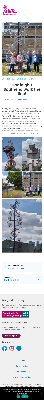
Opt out (25, 397)
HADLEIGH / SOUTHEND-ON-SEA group (21, 79)
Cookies (22, 360)
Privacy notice (22, 366)
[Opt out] (41, 393)
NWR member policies (22, 377)
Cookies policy (22, 394)
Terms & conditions (22, 372)
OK (18, 397)
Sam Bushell (22, 100)
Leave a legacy (11, 336)
